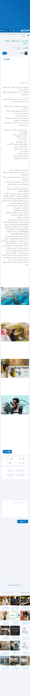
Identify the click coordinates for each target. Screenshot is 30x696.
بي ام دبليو (15, 34)
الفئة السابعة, (8, 34)
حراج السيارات (22, 34)
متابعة (4, 53)
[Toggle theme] (13, 30)
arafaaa (21, 53)
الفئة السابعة (10, 475)
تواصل (6, 451)
